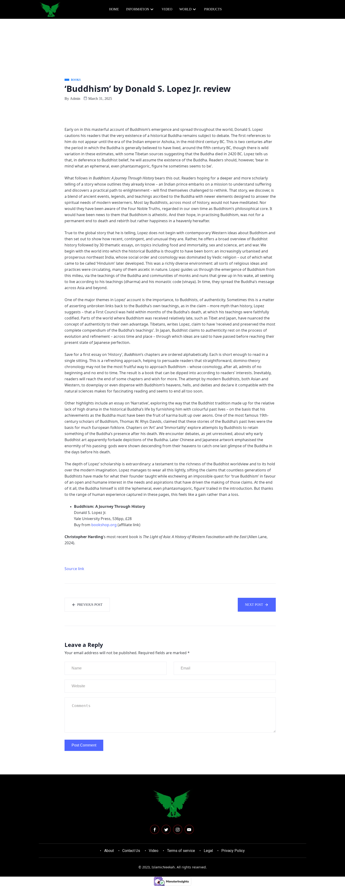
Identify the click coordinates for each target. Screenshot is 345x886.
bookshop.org (104, 524)
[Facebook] (154, 829)
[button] (285, 9)
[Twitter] (166, 829)
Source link (74, 568)
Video (167, 9)
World (185, 9)
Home (114, 9)
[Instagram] (177, 829)
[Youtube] (189, 829)
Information (137, 9)
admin (75, 99)
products (213, 9)
